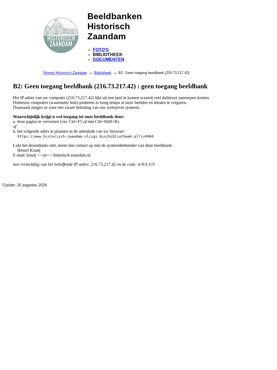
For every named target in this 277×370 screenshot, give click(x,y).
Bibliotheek (102, 73)
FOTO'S (101, 49)
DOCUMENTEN (108, 59)
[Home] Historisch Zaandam (65, 73)
